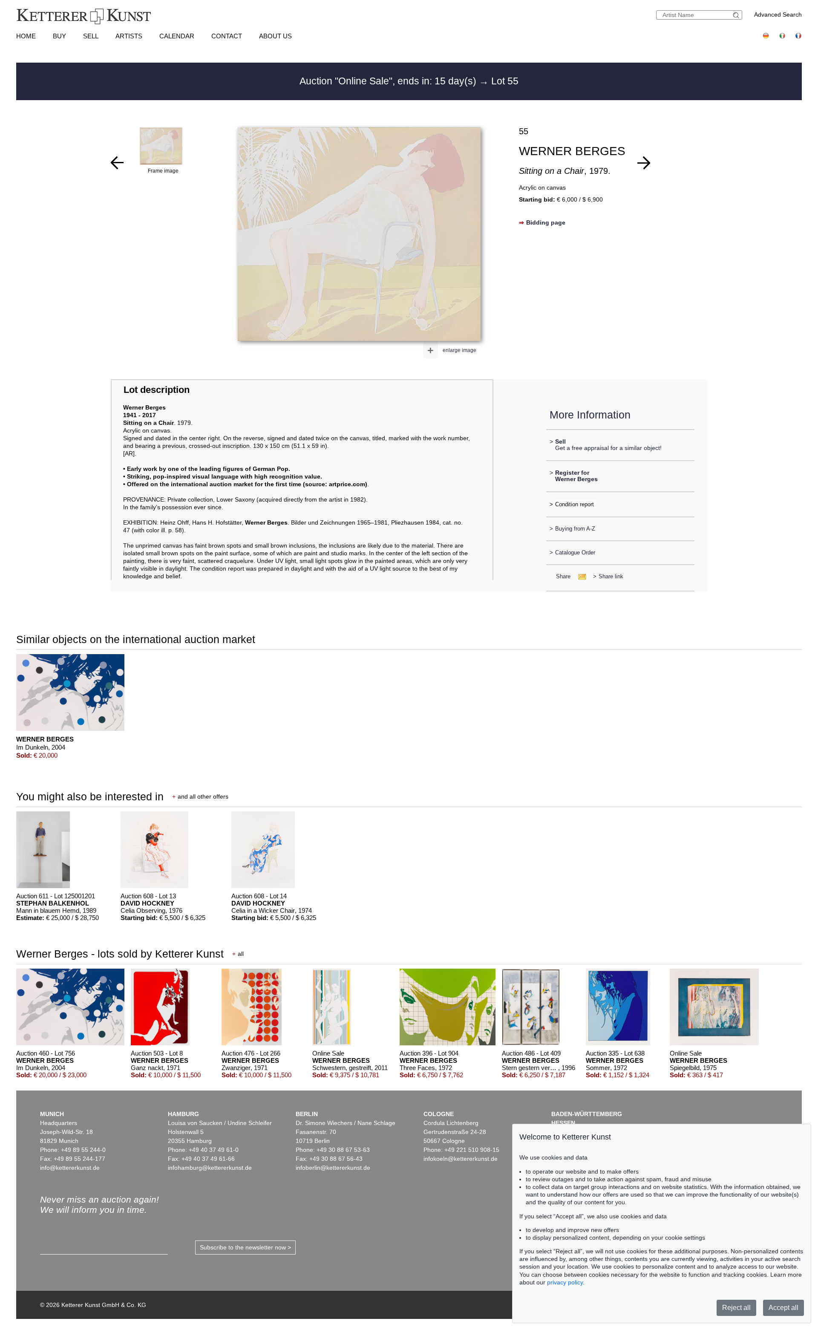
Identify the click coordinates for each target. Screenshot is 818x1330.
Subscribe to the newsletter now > (245, 1247)
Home (26, 36)
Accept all (783, 1307)
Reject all (736, 1307)
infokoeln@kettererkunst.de (460, 1158)
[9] (117, 162)
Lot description (157, 389)
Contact (226, 36)
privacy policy (565, 1282)
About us (275, 36)
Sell (90, 36)
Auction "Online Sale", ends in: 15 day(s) (389, 81)
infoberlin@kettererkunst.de (333, 1167)
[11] (643, 162)
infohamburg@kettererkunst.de (210, 1167)
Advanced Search (778, 14)
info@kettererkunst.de (70, 1167)
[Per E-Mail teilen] (579, 576)
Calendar (176, 36)
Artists (128, 36)
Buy (59, 36)
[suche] (737, 15)
